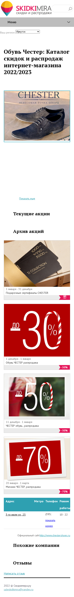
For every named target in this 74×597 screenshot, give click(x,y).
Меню (12, 22)
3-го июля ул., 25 (16, 514)
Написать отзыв (14, 573)
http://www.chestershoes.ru (55, 535)
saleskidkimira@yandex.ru (18, 589)
